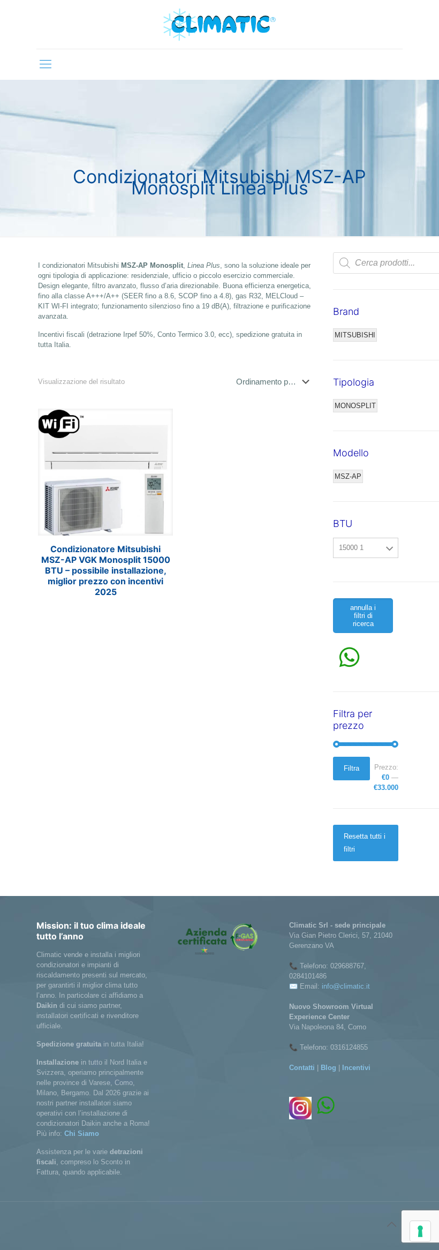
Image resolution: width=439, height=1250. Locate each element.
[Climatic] (219, 24)
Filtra (351, 768)
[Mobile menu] (45, 64)
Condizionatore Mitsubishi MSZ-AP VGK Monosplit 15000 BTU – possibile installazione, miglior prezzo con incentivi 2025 (105, 570)
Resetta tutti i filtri (364, 842)
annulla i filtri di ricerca (363, 616)
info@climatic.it (346, 986)
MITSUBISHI (355, 335)
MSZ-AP (348, 476)
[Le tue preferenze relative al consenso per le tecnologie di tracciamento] (420, 1231)
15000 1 (351, 548)
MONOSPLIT (355, 406)
